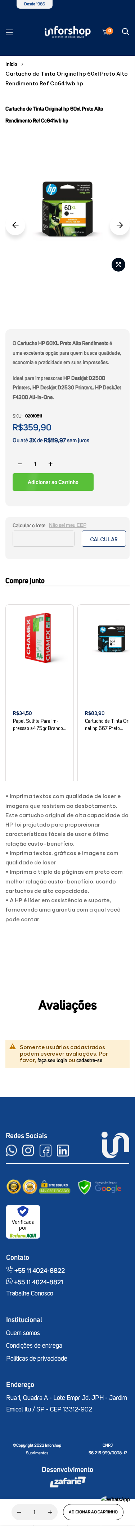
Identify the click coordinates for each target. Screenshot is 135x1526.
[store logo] (67, 32)
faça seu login (52, 1060)
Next (120, 225)
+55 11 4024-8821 (38, 1282)
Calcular (104, 539)
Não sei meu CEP (67, 525)
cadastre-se (89, 1060)
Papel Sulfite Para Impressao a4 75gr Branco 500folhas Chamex (38, 725)
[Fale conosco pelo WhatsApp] (115, 1499)
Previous (15, 225)
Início (11, 64)
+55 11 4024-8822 (39, 1271)
